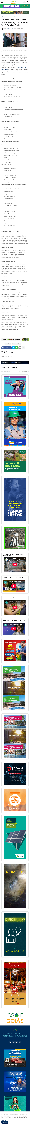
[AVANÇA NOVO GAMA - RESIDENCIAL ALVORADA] (15, 461)
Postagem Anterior (6, 371)
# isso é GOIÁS (11, 17)
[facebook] (10, 1042)
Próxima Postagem (23, 371)
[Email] (19, 347)
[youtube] (16, 1042)
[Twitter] (13, 347)
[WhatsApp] (16, 347)
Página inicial (4, 17)
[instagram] (20, 1042)
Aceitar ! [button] (5, 1122)
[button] (2, 2)
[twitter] (13, 1042)
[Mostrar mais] (23, 347)
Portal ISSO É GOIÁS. (16, 343)
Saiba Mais (3, 1120)
